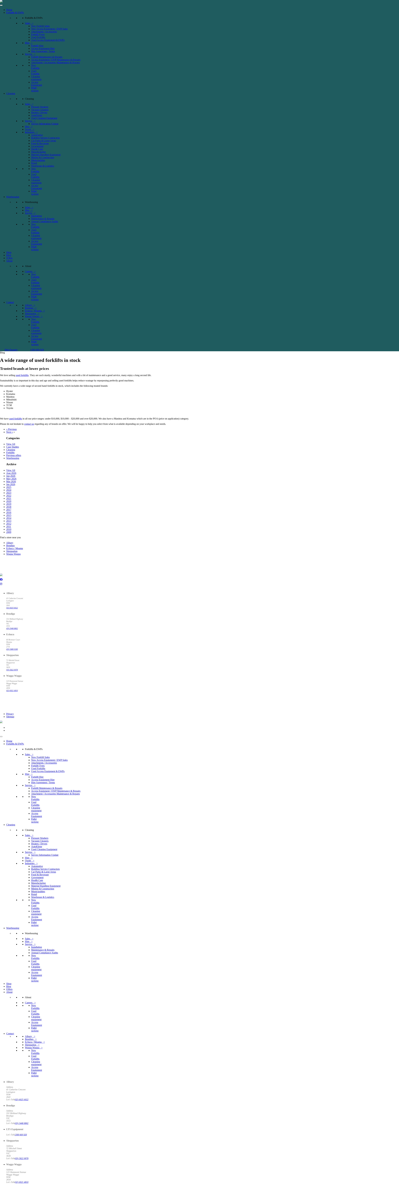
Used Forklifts (38, 37)
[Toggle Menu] (1, 5)
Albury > (30, 305)
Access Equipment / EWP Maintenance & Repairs (55, 59)
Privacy (10, 714)
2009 (8, 532)
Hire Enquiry (11, 349)
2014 (8, 518)
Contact (10, 302)
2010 (8, 529)
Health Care (37, 149)
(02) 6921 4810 (12, 691)
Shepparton (11, 551)
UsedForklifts (35, 72)
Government (37, 146)
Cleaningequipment (36, 78)
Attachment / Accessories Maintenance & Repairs (55, 62)
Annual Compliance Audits (44, 221)
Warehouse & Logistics (42, 166)
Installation (36, 216)
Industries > (31, 132)
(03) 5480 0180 (12, 649)
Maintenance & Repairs (42, 218)
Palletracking (34, 89)
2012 (8, 523)
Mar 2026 (11, 481)
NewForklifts (35, 66)
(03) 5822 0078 (12, 670)
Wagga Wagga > (34, 316)
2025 (8, 487)
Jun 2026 (10, 476)
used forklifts (22, 375)
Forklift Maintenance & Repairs (46, 57)
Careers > (30, 271)
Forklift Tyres (38, 34)
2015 (8, 515)
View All (10, 444)
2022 (8, 495)
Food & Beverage (40, 143)
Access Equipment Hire (43, 48)
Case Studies (12, 447)
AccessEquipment (36, 83)
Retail (34, 163)
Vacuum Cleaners (39, 109)
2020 (8, 501)
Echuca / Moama (14, 548)
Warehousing (12, 196)
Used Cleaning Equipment (44, 118)
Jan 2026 (10, 484)
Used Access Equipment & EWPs (48, 40)
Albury (9, 542)
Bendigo (10, 545)
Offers (9, 258)
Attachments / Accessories (44, 31)
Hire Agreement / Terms (43, 51)
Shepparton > (32, 313)
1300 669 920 (37, 349)
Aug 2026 (11, 473)
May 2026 (11, 478)
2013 (8, 521)
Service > (30, 54)
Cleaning (10, 93)
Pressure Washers (39, 107)
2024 (8, 490)
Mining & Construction (42, 157)
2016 (8, 512)
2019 (8, 504)
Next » (9, 432)
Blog (8, 255)
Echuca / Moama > (35, 310)
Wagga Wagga (13, 554)
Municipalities (38, 160)
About (9, 260)
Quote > (29, 129)
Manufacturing (38, 151)
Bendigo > (31, 308)
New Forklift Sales (40, 26)
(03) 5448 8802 (12, 628)
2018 (8, 506)
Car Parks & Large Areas (43, 140)
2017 (8, 509)
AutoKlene (36, 115)
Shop (8, 252)
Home (9, 9)
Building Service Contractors (45, 137)
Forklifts (10, 452)
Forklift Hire (37, 45)
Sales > (29, 23)
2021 (8, 498)
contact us (29, 424)
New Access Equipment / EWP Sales (49, 28)
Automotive (37, 135)
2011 (8, 526)
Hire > (29, 43)
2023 (8, 492)
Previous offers (13, 455)
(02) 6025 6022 (12, 608)
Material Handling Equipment (45, 154)
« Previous (11, 429)
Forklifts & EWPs (15, 12)
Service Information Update (44, 123)
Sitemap (10, 716)
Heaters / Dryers (39, 112)
